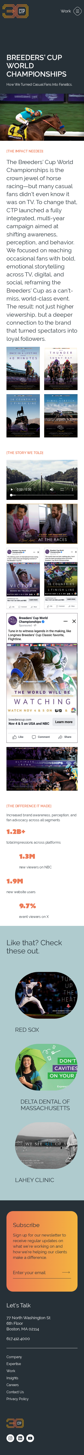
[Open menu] (77, 11)
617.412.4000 (18, 1338)
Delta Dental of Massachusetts (45, 1105)
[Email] (42, 1272)
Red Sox (27, 1030)
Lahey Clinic (34, 1180)
